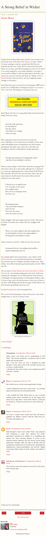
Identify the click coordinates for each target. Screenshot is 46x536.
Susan (8, 411)
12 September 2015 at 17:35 (21, 381)
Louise (14, 524)
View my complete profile (18, 529)
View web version (23, 517)
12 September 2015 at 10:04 (25, 353)
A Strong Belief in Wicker (20, 6)
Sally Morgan (25, 61)
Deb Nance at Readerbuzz (15, 461)
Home (23, 513)
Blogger (27, 534)
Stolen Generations (7, 259)
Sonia (8, 429)
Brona (8, 381)
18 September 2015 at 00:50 (21, 429)
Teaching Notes (12, 289)
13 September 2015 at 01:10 (21, 411)
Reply (8, 374)
